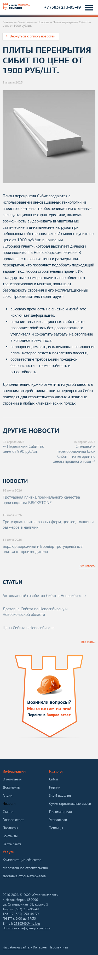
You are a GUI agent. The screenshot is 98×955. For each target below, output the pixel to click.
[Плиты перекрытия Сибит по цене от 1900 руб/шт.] (49, 182)
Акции (7, 795)
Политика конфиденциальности (26, 928)
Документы (11, 787)
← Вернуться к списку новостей (30, 36)
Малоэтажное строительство (25, 868)
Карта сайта (12, 844)
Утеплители (58, 820)
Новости (43, 22)
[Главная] (17, 6)
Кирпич (54, 787)
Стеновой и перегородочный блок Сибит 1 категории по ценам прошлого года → (74, 452)
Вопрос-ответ (59, 714)
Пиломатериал (60, 811)
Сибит (53, 779)
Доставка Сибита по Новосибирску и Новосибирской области (35, 611)
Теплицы (56, 828)
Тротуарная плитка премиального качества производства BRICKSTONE (41, 500)
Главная (8, 22)
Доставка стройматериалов (24, 876)
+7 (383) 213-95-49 (62, 7)
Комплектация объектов (22, 860)
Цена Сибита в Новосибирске (29, 627)
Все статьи (88, 642)
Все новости (87, 566)
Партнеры (10, 828)
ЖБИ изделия (60, 795)
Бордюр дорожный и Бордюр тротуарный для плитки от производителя (43, 549)
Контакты (10, 836)
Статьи (8, 811)
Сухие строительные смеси (70, 803)
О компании (25, 22)
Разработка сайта (16, 947)
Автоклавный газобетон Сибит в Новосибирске (44, 595)
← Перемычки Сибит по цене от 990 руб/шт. (23, 447)
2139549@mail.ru (27, 924)
